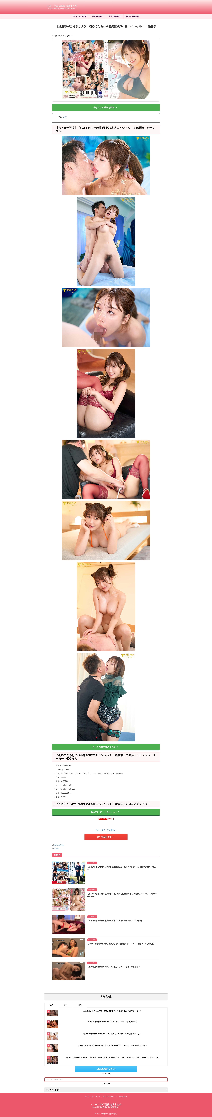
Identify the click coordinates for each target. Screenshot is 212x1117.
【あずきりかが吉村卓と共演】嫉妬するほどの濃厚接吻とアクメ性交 (114, 920)
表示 (64, 117)
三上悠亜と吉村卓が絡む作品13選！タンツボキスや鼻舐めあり (112, 1021)
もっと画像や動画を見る (104, 747)
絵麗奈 (57, 848)
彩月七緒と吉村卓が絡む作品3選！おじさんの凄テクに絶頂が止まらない (112, 1033)
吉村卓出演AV (97, 16)
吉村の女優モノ (59, 845)
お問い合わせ (123, 1097)
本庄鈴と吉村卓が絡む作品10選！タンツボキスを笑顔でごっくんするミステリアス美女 (112, 1045)
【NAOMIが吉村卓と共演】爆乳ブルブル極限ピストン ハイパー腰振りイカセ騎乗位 (120, 944)
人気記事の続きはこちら (106, 1069)
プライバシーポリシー (109, 1097)
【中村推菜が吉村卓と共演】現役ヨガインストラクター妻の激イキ (113, 967)
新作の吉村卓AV (114, 16)
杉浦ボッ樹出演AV (132, 16)
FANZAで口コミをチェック (104, 812)
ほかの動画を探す (104, 837)
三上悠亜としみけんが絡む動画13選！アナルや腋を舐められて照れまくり (112, 1011)
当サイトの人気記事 (79, 16)
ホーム (87, 1097)
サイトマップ (96, 1097)
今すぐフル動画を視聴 (104, 107)
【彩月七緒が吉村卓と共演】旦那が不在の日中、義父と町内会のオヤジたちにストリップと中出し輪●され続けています (112, 1057)
